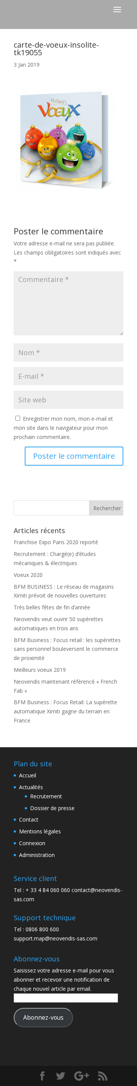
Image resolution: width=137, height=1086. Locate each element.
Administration (37, 855)
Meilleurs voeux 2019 (40, 669)
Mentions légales (40, 831)
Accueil (27, 775)
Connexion (32, 843)
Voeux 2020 (28, 574)
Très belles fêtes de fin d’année (52, 607)
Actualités (31, 787)
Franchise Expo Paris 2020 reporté (56, 542)
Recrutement (46, 796)
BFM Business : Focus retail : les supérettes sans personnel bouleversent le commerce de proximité (67, 649)
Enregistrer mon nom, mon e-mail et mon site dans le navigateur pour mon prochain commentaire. (63, 427)
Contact (28, 819)
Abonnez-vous (43, 1017)
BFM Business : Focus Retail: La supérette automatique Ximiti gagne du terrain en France (65, 711)
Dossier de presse (52, 808)
